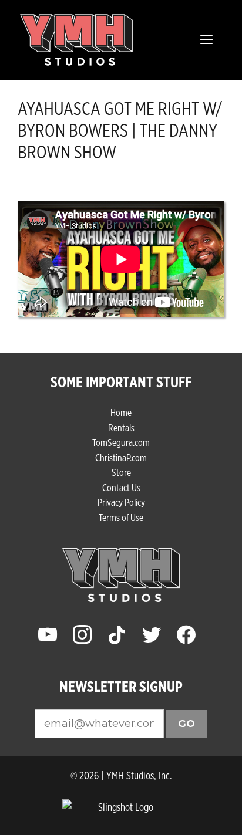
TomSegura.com (121, 442)
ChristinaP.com (121, 457)
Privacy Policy (121, 502)
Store (121, 472)
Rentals (121, 427)
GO (186, 723)
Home (121, 412)
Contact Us (121, 487)
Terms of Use (121, 517)
